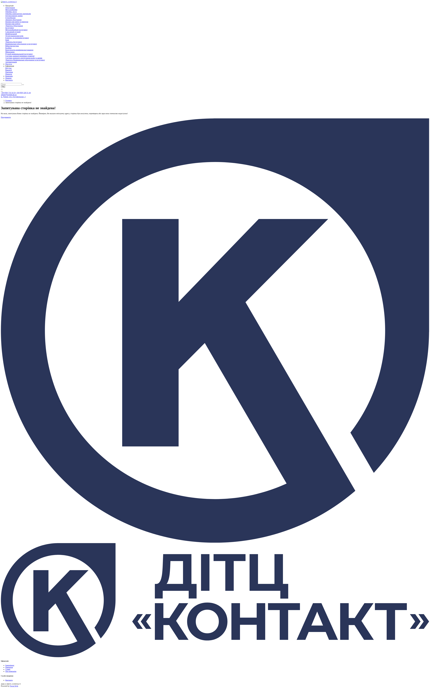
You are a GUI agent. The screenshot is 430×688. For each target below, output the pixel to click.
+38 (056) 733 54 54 (8, 93)
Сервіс (7, 669)
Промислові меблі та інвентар (16, 22)
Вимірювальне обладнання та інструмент (21, 44)
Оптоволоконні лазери (14, 16)
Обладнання (10, 8)
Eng (3, 86)
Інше (7, 40)
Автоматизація (11, 62)
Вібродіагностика (12, 46)
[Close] (2, 91)
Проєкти (8, 74)
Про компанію (10, 671)
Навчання (9, 667)
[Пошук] (23, 84)
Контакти (9, 80)
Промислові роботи (12, 24)
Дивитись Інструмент (13, 42)
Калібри (8, 48)
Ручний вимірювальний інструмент (19, 54)
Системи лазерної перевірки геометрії (19, 56)
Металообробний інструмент (16, 30)
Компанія (9, 76)
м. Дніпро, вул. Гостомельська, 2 (13, 97)
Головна (8, 100)
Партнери (9, 72)
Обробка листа (11, 12)
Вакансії (8, 70)
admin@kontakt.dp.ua (9, 95)
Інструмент (9, 28)
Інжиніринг (9, 665)
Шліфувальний (11, 34)
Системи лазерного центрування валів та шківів (23, 58)
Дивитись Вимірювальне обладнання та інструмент (25, 60)
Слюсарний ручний (12, 32)
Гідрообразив (10, 18)
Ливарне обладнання (13, 20)
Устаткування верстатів (14, 36)
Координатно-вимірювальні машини (19, 50)
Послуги (8, 64)
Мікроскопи (10, 52)
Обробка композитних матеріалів (18, 14)
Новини (8, 78)
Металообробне (11, 10)
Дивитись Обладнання (14, 26)
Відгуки (8, 68)
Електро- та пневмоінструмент (17, 38)
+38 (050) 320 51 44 (23, 93)
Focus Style (14, 686)
